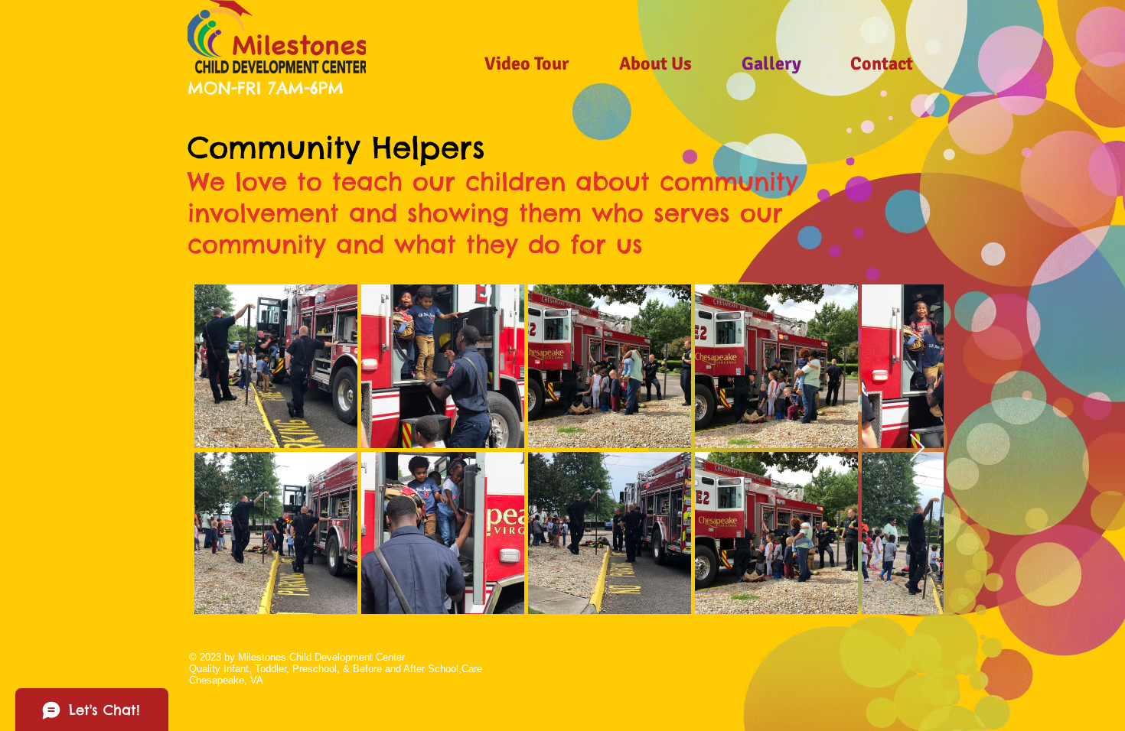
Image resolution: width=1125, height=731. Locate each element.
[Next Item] (917, 448)
